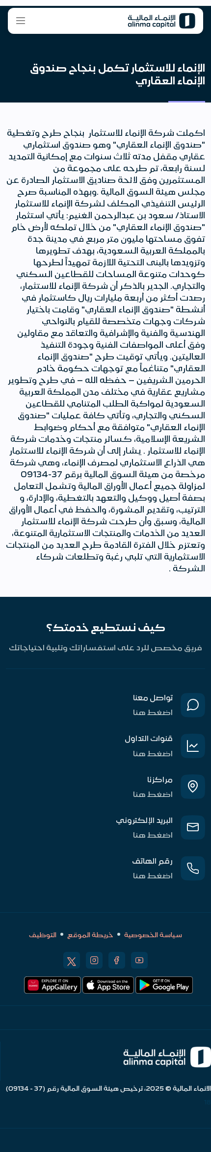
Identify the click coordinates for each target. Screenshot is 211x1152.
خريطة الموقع (90, 934)
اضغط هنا (153, 711)
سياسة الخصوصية (153, 934)
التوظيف (42, 934)
